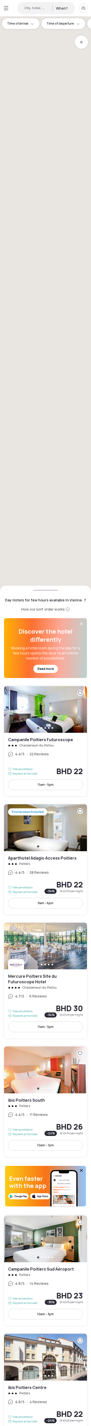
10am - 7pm (45, 1145)
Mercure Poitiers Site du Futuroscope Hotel (45, 981)
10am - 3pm (45, 1314)
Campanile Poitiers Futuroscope (45, 741)
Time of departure (60, 23)
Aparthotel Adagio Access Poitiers (45, 859)
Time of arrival (17, 23)
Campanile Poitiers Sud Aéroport (45, 1271)
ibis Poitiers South (45, 1101)
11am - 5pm (46, 784)
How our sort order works (43, 609)
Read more (45, 669)
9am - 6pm (45, 903)
